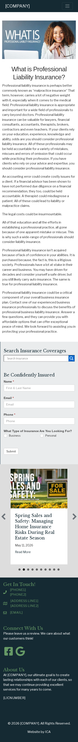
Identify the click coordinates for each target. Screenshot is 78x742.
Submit (11, 451)
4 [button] (32, 569)
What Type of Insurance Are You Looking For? (38, 431)
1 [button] (19, 569)
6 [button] (41, 569)
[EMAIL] (16, 612)
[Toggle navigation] (67, 6)
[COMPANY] (17, 6)
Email (9, 398)
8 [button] (50, 569)
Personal (50, 435)
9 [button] (54, 569)
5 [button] (37, 569)
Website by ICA (39, 732)
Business (14, 435)
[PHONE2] (18, 595)
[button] (3, 516)
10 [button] (58, 569)
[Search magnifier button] (71, 358)
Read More (23, 552)
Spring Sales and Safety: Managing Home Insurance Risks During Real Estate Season (35, 527)
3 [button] (28, 569)
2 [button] (24, 569)
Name (9, 381)
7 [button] (45, 569)
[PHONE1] (18, 590)
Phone (9, 414)
